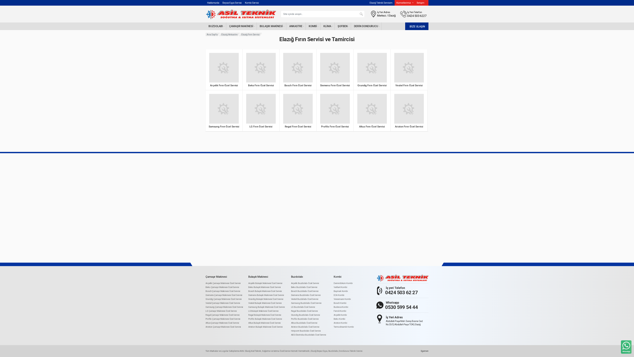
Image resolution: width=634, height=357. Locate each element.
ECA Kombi (339, 295)
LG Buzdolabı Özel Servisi (303, 307)
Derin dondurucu (366, 26)
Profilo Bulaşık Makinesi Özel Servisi (265, 319)
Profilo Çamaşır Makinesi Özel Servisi (223, 319)
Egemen (424, 351)
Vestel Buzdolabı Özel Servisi (304, 299)
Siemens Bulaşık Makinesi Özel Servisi (266, 295)
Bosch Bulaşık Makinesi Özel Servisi (265, 291)
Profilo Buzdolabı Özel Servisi (305, 319)
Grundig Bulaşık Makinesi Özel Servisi (265, 299)
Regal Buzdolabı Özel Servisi (304, 311)
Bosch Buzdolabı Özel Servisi (304, 291)
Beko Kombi (339, 319)
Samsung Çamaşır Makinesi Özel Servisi (224, 307)
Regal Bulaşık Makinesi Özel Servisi (264, 315)
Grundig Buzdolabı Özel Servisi (305, 315)
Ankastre (295, 26)
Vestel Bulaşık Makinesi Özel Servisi (265, 303)
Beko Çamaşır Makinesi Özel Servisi (222, 287)
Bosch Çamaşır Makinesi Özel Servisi (223, 291)
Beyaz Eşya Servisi (232, 3)
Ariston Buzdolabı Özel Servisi (305, 327)
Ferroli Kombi (340, 311)
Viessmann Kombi (342, 299)
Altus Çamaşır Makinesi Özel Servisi (222, 323)
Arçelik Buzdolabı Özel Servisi (305, 283)
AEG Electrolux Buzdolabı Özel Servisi (308, 335)
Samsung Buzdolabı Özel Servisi (306, 303)
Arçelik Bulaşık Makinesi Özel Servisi (265, 283)
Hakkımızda (213, 3)
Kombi (313, 26)
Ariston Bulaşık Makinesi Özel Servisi (265, 327)
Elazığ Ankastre (229, 34)
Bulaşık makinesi (271, 26)
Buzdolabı (216, 26)
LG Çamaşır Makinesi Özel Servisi (221, 311)
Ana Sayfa (212, 34)
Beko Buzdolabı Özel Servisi (304, 287)
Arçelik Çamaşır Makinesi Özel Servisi (223, 283)
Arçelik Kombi (340, 315)
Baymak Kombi (341, 291)
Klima (327, 26)
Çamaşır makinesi (241, 26)
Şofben (342, 26)
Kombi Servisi (252, 3)
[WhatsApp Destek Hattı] (626, 346)
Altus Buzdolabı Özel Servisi (304, 323)
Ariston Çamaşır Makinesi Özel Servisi (223, 327)
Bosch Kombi (340, 303)
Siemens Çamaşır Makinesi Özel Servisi (224, 295)
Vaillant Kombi (340, 287)
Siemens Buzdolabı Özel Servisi (306, 295)
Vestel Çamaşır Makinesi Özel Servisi (223, 303)
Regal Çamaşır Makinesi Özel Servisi (223, 315)
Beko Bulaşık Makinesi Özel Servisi (264, 287)
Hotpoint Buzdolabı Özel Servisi (306, 331)
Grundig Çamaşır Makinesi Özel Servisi (224, 299)
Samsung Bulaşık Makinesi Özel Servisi (266, 307)
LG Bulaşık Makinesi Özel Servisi (263, 311)
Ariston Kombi (340, 323)
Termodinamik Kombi (344, 327)
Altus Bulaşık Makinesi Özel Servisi (264, 323)
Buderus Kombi (341, 307)
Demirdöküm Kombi (343, 283)
